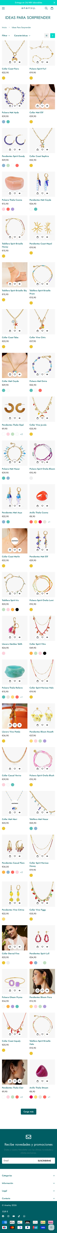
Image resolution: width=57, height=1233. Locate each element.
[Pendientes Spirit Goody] (14, 140)
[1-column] (46, 35)
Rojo (17, 165)
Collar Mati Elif (36, 112)
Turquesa (8, 121)
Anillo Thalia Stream (39, 1087)
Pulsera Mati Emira (38, 381)
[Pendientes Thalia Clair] (14, 1072)
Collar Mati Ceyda (10, 381)
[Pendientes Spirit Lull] (42, 937)
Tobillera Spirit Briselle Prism (40, 292)
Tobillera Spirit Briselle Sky (14, 290)
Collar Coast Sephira (39, 156)
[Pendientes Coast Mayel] (42, 228)
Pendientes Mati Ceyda (40, 199)
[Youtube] (14, 1216)
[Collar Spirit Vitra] (42, 628)
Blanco (31, 209)
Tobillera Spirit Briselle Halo (40, 1042)
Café (12, 165)
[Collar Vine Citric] (42, 321)
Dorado (3, 78)
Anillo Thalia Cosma (39, 512)
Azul (3, 121)
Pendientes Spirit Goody (13, 156)
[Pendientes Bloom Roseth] (42, 716)
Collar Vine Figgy (38, 909)
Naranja (12, 609)
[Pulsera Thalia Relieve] (14, 672)
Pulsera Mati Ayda (10, 112)
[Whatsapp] (24, 1216)
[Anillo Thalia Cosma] (42, 496)
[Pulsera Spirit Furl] (42, 53)
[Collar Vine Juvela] (42, 409)
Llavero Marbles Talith (12, 644)
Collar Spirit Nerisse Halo (42, 687)
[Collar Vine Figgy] (42, 894)
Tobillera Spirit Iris (10, 600)
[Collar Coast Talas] (14, 321)
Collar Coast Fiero (10, 68)
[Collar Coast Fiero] (14, 53)
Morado (12, 209)
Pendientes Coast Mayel (41, 243)
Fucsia (40, 521)
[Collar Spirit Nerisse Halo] (42, 672)
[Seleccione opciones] (10, 62)
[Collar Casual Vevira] (14, 759)
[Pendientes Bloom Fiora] (42, 981)
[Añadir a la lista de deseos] (14, 62)
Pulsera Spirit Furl (38, 68)
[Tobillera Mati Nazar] (42, 803)
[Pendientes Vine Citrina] (14, 894)
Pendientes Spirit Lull (39, 953)
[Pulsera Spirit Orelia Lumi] (42, 584)
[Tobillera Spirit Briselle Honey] (14, 228)
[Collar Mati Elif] (42, 96)
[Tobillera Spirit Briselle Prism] (42, 274)
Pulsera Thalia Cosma (12, 199)
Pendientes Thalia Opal (13, 424)
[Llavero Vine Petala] (14, 716)
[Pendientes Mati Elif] (42, 540)
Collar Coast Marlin (11, 556)
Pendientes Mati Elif (39, 556)
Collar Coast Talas (10, 337)
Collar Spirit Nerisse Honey (39, 864)
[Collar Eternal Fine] (14, 937)
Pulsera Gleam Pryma (12, 997)
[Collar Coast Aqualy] (14, 1025)
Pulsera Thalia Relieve (12, 687)
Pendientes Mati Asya (12, 512)
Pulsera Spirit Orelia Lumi (42, 600)
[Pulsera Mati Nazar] (14, 453)
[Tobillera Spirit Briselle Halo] (42, 1025)
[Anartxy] (28, 8)
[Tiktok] (19, 1216)
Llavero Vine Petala (11, 731)
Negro (17, 609)
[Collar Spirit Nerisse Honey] (42, 847)
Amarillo (35, 521)
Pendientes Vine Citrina (13, 909)
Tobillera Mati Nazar (39, 819)
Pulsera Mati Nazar (11, 468)
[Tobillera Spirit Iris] (14, 584)
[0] (52, 8)
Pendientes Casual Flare (13, 862)
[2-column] (52, 35)
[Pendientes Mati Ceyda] (42, 184)
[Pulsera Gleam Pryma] (14, 981)
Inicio (4, 27)
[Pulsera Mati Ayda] (14, 96)
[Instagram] (8, 1216)
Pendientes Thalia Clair (12, 1087)
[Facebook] (3, 1216)
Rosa (3, 209)
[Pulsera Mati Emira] (42, 365)
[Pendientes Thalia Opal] (14, 409)
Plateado (31, 478)
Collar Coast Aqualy (11, 1040)
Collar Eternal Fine (10, 953)
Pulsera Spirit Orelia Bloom (42, 468)
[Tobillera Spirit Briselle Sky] (14, 274)
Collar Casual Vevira (11, 775)
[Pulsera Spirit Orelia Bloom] (42, 453)
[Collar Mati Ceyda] (14, 365)
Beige (44, 521)
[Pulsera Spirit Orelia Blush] (42, 759)
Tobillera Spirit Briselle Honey (12, 245)
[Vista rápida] (19, 62)
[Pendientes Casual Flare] (14, 847)
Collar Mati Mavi (9, 819)
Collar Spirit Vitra (38, 644)
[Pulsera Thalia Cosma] (14, 184)
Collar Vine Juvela (38, 424)
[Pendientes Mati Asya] (14, 496)
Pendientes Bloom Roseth (42, 731)
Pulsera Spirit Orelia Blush (42, 775)
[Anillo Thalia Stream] (42, 1072)
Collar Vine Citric (38, 337)
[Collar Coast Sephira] (42, 140)
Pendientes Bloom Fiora (41, 997)
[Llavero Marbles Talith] (14, 628)
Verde (8, 165)
